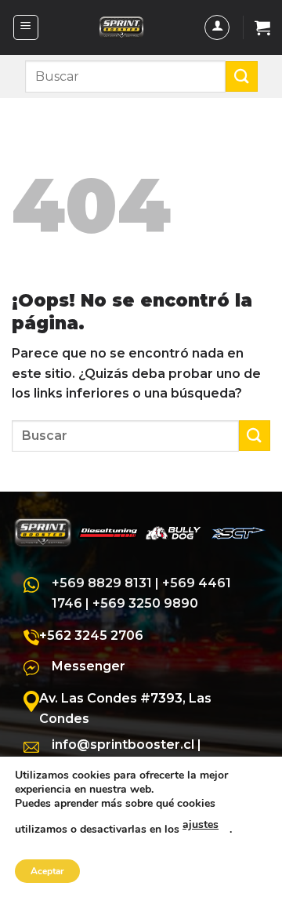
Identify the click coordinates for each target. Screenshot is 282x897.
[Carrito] (262, 27)
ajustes (201, 824)
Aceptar (47, 871)
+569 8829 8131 (102, 583)
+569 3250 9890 (145, 603)
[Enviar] (241, 76)
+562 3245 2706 (91, 635)
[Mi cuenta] (217, 27)
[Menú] (26, 27)
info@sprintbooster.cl (123, 744)
